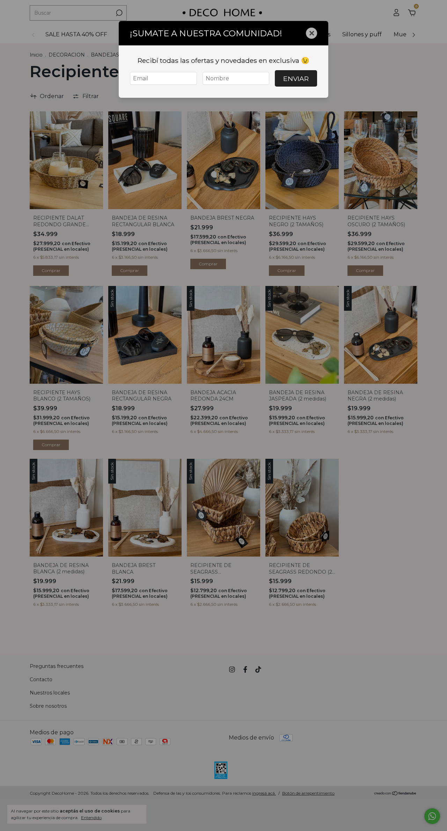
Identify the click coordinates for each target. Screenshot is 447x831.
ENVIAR (296, 78)
